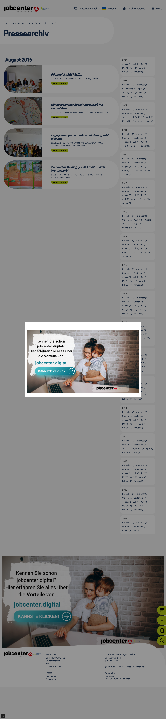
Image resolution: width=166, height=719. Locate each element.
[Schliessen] (139, 324)
